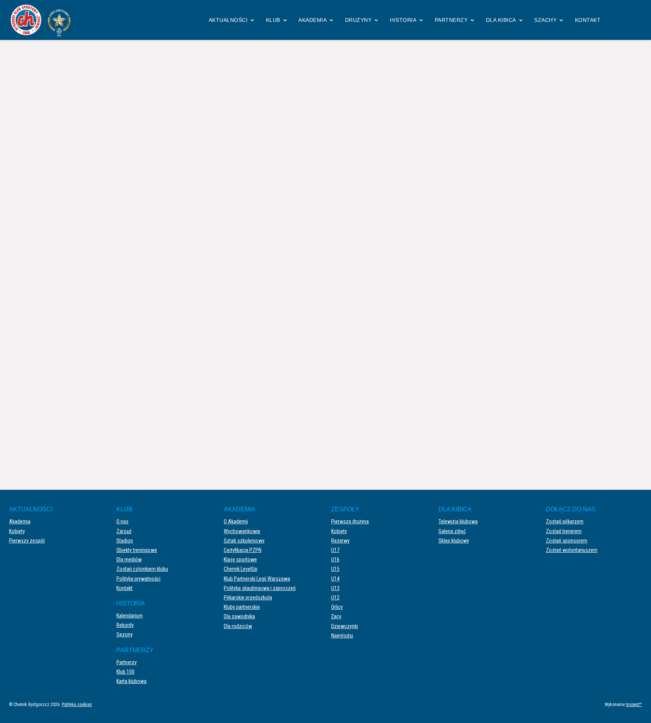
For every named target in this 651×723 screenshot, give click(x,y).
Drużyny (358, 20)
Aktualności (228, 20)
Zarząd (123, 531)
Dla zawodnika (239, 616)
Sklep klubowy (454, 541)
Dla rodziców (238, 626)
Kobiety (17, 531)
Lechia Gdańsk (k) (170, 221)
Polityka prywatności (138, 579)
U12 (335, 598)
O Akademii (236, 521)
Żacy (336, 616)
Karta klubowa (131, 681)
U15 (335, 569)
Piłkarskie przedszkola (248, 598)
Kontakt (588, 20)
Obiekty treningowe (136, 550)
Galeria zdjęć (452, 531)
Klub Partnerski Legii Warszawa (257, 579)
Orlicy (337, 607)
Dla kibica (501, 20)
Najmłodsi (342, 636)
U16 (335, 559)
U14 (335, 579)
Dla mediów (129, 559)
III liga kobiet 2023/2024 (314, 71)
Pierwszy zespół (27, 541)
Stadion (124, 541)
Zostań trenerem (564, 531)
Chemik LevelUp (240, 569)
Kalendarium (129, 616)
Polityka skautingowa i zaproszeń (260, 588)
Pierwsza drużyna (350, 521)
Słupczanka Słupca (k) (474, 221)
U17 (335, 550)
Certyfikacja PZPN (242, 550)
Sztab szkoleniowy (244, 541)
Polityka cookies (77, 704)
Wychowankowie (242, 531)
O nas (122, 521)
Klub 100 (125, 672)
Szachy (545, 20)
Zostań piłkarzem (565, 521)
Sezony (124, 634)
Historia (403, 20)
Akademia (312, 20)
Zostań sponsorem (566, 541)
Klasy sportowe (240, 559)
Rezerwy (340, 541)
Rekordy (125, 625)
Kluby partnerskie (242, 607)
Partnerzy (451, 20)
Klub (273, 20)
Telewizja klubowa (458, 521)
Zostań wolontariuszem (572, 550)
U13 (335, 588)
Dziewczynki (344, 626)
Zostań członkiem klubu (142, 569)
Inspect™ (634, 704)
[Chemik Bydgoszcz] (43, 20)
